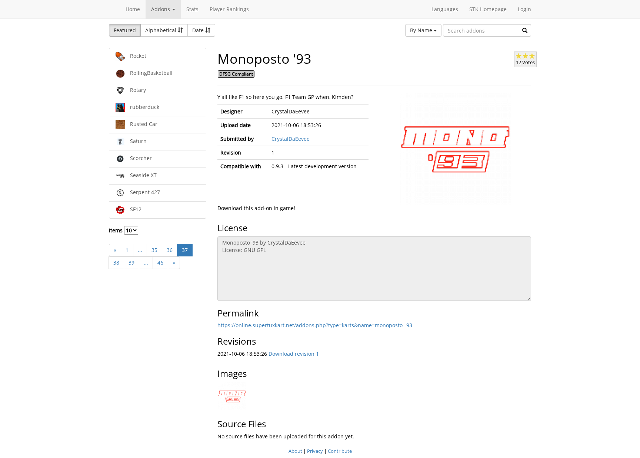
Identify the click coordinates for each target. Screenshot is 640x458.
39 (131, 262)
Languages (444, 9)
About (295, 451)
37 (185, 249)
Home (133, 9)
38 (116, 262)
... (140, 249)
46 (160, 262)
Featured (125, 30)
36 (170, 249)
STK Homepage (488, 9)
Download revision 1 (294, 353)
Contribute (340, 451)
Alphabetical (161, 30)
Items (116, 230)
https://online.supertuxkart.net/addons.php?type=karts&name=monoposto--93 (314, 325)
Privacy (315, 451)
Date (198, 30)
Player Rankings (229, 9)
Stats (192, 9)
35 (154, 249)
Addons (161, 9)
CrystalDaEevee (290, 138)
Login (524, 9)
